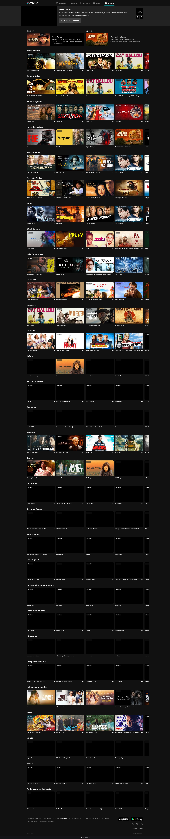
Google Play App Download (137, 819)
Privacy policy (78, 818)
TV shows (99, 3)
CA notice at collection (92, 818)
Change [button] (141, 828)
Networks (111, 3)
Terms (70, 818)
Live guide (62, 3)
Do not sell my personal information (43, 821)
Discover (74, 3)
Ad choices (105, 818)
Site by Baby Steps (138, 833)
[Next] (143, 60)
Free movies (86, 3)
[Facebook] (137, 823)
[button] (70, 20)
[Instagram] (133, 823)
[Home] (33, 3)
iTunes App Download (123, 819)
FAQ (28, 821)
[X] (141, 823)
